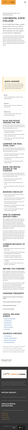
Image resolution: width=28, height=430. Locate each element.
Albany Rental (7, 329)
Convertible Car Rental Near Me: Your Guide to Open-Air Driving (13, 397)
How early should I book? (9, 309)
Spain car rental (5, 413)
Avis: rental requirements (9, 342)
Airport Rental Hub (8, 322)
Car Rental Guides (8, 320)
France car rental (5, 417)
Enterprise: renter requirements (10, 338)
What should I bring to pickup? (10, 305)
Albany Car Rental (8, 324)
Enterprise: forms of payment (10, 340)
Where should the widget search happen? (12, 301)
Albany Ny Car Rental (8, 327)
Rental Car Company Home (9, 318)
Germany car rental (5, 419)
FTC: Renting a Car (8, 336)
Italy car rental (4, 415)
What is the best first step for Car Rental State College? (13, 297)
